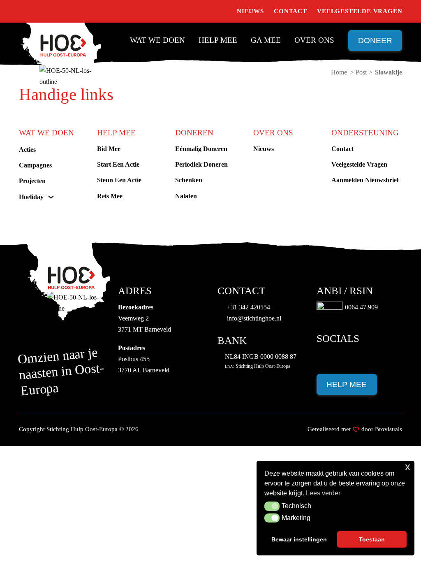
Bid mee (108, 148)
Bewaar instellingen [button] (299, 539)
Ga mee (266, 40)
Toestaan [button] (372, 539)
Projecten (32, 180)
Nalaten (186, 196)
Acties (27, 149)
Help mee (218, 40)
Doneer (375, 40)
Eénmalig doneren (201, 148)
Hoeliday (31, 196)
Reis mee (110, 196)
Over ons (314, 40)
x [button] (407, 467)
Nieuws (250, 11)
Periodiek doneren (201, 164)
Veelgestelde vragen (359, 11)
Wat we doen (157, 40)
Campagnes (35, 165)
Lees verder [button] (323, 493)
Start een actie (118, 164)
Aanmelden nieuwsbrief (365, 179)
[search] (223, 11)
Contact (290, 11)
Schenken (188, 179)
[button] (272, 506)
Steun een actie (119, 179)
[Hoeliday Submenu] (51, 197)
